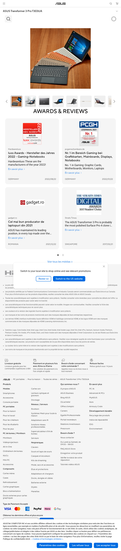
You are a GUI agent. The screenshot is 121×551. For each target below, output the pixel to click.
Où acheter (65, 402)
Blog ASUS (65, 397)
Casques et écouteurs (40, 456)
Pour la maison (9, 411)
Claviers (34, 447)
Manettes (35, 491)
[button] (4, 3)
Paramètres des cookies (52, 545)
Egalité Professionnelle (70, 415)
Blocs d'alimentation (12, 491)
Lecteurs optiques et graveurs (40, 394)
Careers (63, 411)
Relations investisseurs (70, 424)
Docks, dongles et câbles (42, 478)
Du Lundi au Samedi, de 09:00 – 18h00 (70, 443)
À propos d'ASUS (68, 389)
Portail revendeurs (68, 420)
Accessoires (8, 398)
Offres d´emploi (67, 406)
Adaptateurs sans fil (39, 420)
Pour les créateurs (11, 420)
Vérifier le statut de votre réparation (71, 459)
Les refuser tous (80, 545)
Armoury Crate (95, 406)
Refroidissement (10, 482)
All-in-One (7, 447)
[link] (60, 4)
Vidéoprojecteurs (10, 442)
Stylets (34, 487)
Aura (91, 402)
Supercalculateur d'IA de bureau (42, 432)
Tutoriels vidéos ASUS (70, 464)
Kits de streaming (38, 460)
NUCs (5, 455)
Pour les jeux (8, 429)
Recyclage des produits (99, 415)
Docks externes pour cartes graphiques (15, 496)
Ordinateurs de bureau (13, 451)
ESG (91, 424)
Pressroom (65, 428)
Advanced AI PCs (96, 393)
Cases (5, 478)
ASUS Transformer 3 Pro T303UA (22, 11)
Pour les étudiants (10, 424)
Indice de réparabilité (98, 420)
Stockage (35, 400)
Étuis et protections (39, 469)
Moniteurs (7, 438)
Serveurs (35, 438)
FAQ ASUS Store (67, 449)
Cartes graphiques (11, 487)
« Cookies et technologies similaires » (47, 539)
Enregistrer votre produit (71, 453)
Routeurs (35, 409)
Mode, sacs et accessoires (42, 465)
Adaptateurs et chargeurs (42, 474)
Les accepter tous (106, 545)
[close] (104, 266)
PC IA (91, 389)
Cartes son (36, 389)
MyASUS (93, 397)
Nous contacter (67, 437)
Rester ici (44, 278)
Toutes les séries (50, 379)
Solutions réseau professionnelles (38, 425)
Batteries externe (38, 482)
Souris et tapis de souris (41, 451)
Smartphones (9, 393)
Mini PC (6, 460)
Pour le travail (9, 415)
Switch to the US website (69, 278)
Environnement (95, 429)
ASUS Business (67, 393)
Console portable (10, 402)
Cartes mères (9, 473)
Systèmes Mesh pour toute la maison (44, 414)
